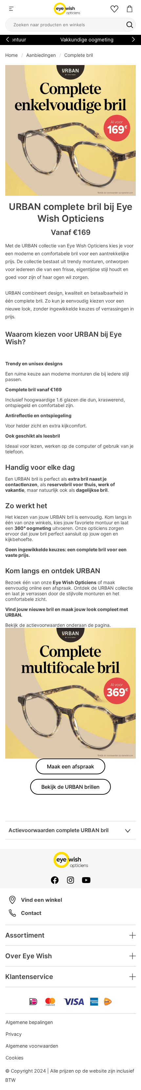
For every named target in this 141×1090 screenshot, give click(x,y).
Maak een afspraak (70, 766)
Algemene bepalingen (29, 1022)
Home (11, 55)
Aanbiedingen (41, 55)
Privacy (14, 1034)
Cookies (15, 1057)
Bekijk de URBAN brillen (70, 786)
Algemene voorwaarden (32, 1046)
